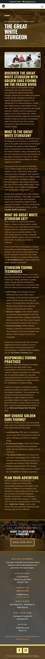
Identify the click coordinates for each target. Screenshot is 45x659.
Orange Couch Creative (23, 656)
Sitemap (36, 656)
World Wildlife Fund (14, 260)
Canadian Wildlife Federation (15, 209)
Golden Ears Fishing (16, 504)
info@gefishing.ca (22, 594)
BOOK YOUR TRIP (22, 542)
